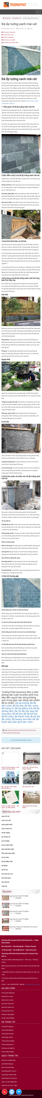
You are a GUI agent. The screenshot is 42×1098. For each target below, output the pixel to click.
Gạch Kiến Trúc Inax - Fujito (9, 1085)
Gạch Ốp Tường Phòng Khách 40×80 (30, 768)
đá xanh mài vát (27, 730)
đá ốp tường (16, 733)
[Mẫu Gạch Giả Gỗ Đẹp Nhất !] (31, 797)
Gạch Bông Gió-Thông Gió (9, 1078)
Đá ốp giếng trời (7, 861)
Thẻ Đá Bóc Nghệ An (8, 1026)
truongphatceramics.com (32, 984)
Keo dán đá (5, 882)
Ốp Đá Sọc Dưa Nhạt (9, 40)
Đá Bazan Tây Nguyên (8, 1014)
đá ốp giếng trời (23, 708)
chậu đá (4, 886)
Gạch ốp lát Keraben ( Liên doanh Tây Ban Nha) (10, 768)
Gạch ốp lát (5, 816)
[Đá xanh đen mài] (31, 778)
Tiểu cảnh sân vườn (8, 853)
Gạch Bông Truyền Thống (9, 1074)
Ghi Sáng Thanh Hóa (7, 1011)
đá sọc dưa (28, 711)
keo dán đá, (29, 719)
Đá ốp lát (5, 870)
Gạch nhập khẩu (7, 824)
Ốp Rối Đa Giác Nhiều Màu (10, 42)
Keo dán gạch (6, 878)
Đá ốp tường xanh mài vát (15, 730)
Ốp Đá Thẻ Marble (8, 37)
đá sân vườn (31, 705)
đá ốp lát (35, 716)
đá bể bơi (17, 713)
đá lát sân (18, 705)
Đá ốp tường (22, 703)
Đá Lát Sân (5, 857)
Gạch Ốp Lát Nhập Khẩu (8, 1060)
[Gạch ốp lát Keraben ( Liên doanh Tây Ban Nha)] (10, 758)
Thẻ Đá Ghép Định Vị (7, 1044)
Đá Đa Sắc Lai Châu (7, 996)
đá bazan (17, 719)
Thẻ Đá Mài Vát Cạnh (8, 1034)
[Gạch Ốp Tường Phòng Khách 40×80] (31, 758)
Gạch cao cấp (6, 820)
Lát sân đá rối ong (8, 35)
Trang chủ (7, 18)
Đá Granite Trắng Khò (9, 32)
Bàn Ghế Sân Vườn (8, 849)
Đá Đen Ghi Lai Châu (7, 1000)
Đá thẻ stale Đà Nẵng (8, 1051)
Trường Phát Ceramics (27, 1095)
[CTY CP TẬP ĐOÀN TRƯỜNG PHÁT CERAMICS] (21, 4)
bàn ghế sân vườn (23, 721)
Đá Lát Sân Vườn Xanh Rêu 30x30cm (9, 787)
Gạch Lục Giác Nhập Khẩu (9, 1082)
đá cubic (6, 719)
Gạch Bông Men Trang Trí (9, 1071)
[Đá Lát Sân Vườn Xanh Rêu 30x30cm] (10, 778)
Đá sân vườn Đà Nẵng (8, 1018)
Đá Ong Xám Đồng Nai (8, 993)
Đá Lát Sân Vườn (7, 845)
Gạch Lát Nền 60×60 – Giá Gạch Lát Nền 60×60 (10, 807)
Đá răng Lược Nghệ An (8, 1048)
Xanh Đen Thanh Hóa (8, 1007)
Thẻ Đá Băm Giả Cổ (7, 1037)
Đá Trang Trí (6, 837)
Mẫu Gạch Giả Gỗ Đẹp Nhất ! (30, 807)
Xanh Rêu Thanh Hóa (8, 1003)
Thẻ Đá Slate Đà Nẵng (8, 1041)
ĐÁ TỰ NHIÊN (5, 841)
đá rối (18, 711)
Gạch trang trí (7, 828)
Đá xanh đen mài (28, 787)
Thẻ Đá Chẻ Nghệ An (8, 1030)
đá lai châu (7, 716)
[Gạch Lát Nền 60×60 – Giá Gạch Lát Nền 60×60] (10, 797)
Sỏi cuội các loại (7, 874)
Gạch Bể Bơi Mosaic (7, 1064)
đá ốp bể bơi (30, 713)
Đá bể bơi (5, 865)
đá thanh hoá (21, 716)
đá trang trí (8, 708)
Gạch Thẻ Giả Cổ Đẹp (8, 1067)
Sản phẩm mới (17, 18)
